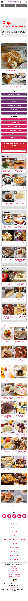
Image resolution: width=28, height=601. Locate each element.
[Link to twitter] (9, 516)
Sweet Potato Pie (7, 86)
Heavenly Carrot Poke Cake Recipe (8, 243)
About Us (14, 523)
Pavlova (7, 341)
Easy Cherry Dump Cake (20, 188)
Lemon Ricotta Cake (7, 434)
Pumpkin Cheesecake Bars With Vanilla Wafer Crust (21, 504)
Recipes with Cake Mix (14, 119)
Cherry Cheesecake (20, 434)
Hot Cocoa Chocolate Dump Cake (8, 188)
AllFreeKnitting (14, 570)
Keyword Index (14, 543)
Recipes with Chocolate (14, 105)
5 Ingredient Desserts (14, 134)
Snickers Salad (7, 469)
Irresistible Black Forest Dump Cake (20, 171)
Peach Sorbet (7, 451)
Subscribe (14, 551)
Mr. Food (14, 572)
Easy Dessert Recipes (14, 94)
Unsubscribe (14, 559)
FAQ (14, 535)
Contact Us (14, 531)
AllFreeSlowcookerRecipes (14, 576)
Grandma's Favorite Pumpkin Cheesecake (8, 171)
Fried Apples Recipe (7, 486)
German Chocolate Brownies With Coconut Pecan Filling (8, 317)
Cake (14, 98)
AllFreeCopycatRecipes (14, 574)
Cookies (14, 101)
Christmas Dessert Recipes (14, 130)
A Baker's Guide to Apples (8, 284)
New (2, 326)
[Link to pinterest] (14, 516)
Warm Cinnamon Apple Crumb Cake (20, 284)
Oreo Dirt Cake (21, 469)
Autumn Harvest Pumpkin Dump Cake (8, 204)
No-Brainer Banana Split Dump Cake (8, 227)
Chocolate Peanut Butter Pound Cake (20, 452)
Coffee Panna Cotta (20, 379)
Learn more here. (14, 587)
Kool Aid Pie (20, 397)
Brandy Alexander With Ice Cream (7, 380)
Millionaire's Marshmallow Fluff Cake (14, 70)
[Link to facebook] (4, 516)
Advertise (14, 527)
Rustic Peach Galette (7, 359)
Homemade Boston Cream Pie (8, 300)
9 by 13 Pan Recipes (14, 126)
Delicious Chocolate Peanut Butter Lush (20, 87)
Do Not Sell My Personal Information (14, 539)
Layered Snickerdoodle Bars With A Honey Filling (7, 504)
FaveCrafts (14, 566)
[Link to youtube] (24, 516)
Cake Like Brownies (20, 486)
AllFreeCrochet (14, 568)
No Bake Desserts (14, 138)
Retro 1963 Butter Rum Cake (20, 300)
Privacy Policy (10, 148)
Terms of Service (14, 555)
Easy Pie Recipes (14, 122)
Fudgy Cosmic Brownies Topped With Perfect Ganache (7, 416)
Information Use (17, 148)
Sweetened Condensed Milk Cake (21, 416)
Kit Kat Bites (8, 259)
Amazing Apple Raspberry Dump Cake (20, 227)
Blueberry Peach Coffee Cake (20, 342)
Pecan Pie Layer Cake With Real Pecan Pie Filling (20, 260)
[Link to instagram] (19, 516)
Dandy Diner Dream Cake (20, 204)
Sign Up (23, 150)
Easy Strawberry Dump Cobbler (20, 317)
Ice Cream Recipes (14, 109)
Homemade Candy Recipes (14, 113)
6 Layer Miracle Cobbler (20, 242)
